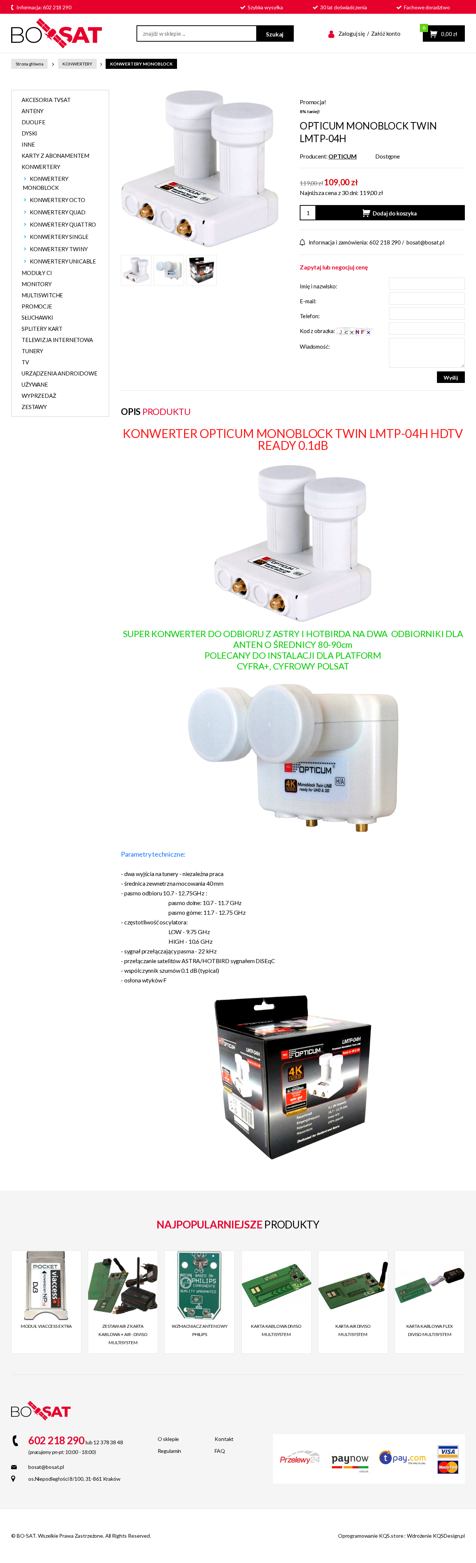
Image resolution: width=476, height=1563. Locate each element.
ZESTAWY (34, 406)
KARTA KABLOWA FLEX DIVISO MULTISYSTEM (429, 1330)
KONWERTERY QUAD (58, 212)
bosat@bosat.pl (425, 242)
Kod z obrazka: (318, 330)
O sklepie (168, 1439)
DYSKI (29, 133)
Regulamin (169, 1451)
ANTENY (33, 111)
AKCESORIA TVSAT (46, 99)
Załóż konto (386, 33)
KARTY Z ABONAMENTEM (55, 155)
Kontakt (224, 1439)
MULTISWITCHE (42, 295)
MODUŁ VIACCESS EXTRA (46, 1326)
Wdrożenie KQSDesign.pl (436, 1535)
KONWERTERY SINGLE (59, 236)
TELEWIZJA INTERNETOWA (57, 339)
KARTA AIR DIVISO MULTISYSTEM (353, 1330)
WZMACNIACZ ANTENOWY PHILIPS (200, 1330)
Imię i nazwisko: (318, 286)
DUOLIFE (33, 122)
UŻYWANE (35, 384)
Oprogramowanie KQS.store (370, 1535)
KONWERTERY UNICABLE (63, 261)
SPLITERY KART (42, 328)
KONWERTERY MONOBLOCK (141, 64)
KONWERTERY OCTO (57, 199)
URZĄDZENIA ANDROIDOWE (59, 373)
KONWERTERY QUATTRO (63, 224)
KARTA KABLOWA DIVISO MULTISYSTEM (276, 1330)
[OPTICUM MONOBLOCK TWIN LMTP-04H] (200, 167)
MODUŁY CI (37, 272)
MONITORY (37, 284)
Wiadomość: (315, 346)
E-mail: (308, 301)
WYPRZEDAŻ (39, 395)
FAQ (220, 1451)
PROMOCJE (37, 306)
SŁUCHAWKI (37, 317)
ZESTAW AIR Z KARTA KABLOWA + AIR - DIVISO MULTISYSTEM (123, 1334)
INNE (28, 144)
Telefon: (310, 316)
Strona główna (29, 64)
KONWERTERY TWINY (59, 249)
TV (25, 362)
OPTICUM (342, 156)
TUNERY (32, 351)
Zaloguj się (351, 33)
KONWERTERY (77, 64)
